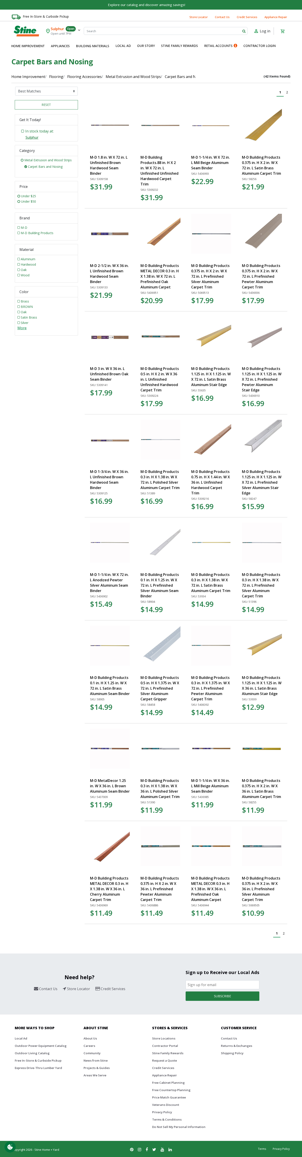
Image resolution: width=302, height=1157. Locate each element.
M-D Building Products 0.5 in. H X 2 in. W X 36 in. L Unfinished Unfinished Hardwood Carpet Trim (160, 379)
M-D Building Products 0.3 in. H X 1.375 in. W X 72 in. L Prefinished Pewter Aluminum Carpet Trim (210, 688)
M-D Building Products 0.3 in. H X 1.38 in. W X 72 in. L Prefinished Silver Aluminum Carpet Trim (261, 585)
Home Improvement (28, 76)
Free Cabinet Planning (168, 1083)
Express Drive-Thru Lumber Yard (38, 1068)
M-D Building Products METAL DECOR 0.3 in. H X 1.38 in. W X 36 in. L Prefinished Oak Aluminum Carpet (210, 889)
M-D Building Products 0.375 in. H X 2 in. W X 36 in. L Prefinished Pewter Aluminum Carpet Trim (160, 889)
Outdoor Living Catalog (32, 1053)
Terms (262, 1149)
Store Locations (163, 1038)
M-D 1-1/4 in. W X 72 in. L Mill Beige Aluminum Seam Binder (210, 162)
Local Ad (21, 1038)
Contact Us (222, 17)
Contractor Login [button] (259, 46)
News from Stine (96, 1060)
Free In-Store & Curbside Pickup (46, 16)
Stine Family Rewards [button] (179, 46)
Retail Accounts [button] (218, 46)
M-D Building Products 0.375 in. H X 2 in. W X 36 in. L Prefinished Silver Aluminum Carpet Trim (261, 889)
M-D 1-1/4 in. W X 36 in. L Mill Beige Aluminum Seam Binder (210, 786)
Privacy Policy (162, 1112)
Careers (89, 1046)
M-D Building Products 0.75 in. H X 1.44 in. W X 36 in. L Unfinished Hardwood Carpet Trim (210, 482)
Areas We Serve (95, 1075)
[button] (28, 46)
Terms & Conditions (167, 1119)
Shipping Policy (232, 1053)
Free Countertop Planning (171, 1090)
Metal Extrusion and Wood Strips (133, 76)
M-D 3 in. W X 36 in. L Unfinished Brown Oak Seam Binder (109, 374)
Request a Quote (164, 1060)
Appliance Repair (275, 17)
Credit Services (247, 17)
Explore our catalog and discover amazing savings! (146, 4)
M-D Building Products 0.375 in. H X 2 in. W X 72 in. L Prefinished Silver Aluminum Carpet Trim (210, 276)
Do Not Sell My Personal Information (179, 1127)
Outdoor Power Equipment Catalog (41, 1046)
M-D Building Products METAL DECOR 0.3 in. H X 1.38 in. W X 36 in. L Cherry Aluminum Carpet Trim (109, 889)
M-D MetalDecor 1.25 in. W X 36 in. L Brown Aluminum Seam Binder (110, 786)
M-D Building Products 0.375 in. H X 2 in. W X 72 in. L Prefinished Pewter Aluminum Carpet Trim (261, 276)
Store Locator (198, 17)
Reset (46, 105)
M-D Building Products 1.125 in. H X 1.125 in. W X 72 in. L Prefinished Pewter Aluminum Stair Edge (261, 379)
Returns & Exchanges (236, 1046)
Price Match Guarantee (169, 1097)
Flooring (56, 76)
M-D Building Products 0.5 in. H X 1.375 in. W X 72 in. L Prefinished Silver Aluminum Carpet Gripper (160, 688)
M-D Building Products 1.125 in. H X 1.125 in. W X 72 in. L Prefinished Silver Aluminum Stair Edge (261, 482)
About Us (90, 1038)
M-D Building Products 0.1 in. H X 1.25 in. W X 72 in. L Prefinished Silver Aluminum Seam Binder (160, 585)
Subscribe (222, 996)
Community (92, 1053)
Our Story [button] (146, 46)
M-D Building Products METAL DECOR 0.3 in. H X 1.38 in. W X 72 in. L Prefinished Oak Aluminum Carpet (160, 276)
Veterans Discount (165, 1105)
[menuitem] (28, 46)
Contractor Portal (165, 1046)
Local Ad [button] (123, 46)
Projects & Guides (97, 1068)
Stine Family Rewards (167, 1053)
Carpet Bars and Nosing (185, 76)
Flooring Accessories (84, 76)
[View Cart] (283, 31)
